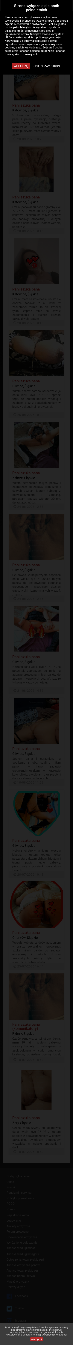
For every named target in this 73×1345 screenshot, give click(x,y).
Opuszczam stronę (47, 66)
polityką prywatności (48, 37)
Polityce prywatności (55, 1334)
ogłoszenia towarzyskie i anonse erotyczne (31, 19)
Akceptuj (36, 1339)
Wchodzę (21, 66)
